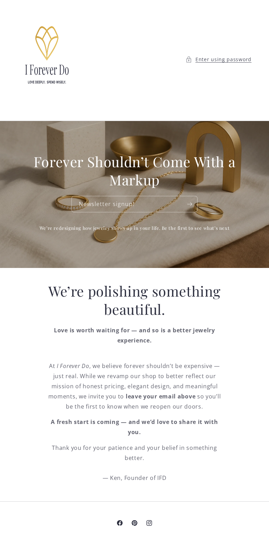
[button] (218, 59)
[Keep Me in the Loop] (189, 204)
